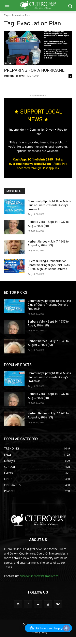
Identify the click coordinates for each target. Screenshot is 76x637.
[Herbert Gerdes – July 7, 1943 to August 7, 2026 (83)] (14, 247)
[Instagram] (48, 604)
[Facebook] (28, 604)
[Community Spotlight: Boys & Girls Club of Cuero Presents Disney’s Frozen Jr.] (14, 206)
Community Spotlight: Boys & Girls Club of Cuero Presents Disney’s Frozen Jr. (49, 205)
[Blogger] (18, 604)
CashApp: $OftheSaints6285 (33, 159)
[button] (48, 628)
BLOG (8, 63)
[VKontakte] (58, 604)
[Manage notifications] (66, 628)
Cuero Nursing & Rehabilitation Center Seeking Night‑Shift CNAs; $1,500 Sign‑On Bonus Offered (49, 265)
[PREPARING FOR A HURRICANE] (38, 48)
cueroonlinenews (14, 75)
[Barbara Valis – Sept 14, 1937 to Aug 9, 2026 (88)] (14, 227)
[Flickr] (38, 604)
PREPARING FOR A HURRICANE (34, 70)
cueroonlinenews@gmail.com (39, 576)
